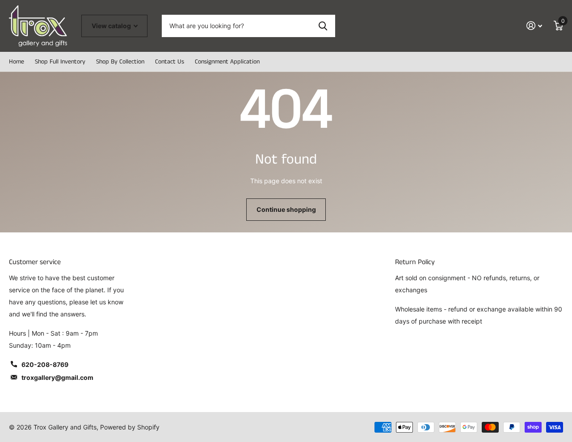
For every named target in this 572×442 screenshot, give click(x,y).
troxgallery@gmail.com (57, 377)
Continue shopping (286, 209)
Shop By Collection (120, 61)
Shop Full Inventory (60, 61)
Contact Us (169, 61)
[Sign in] (534, 26)
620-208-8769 (44, 364)
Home (16, 61)
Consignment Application (227, 61)
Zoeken (323, 26)
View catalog (112, 25)
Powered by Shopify (130, 427)
